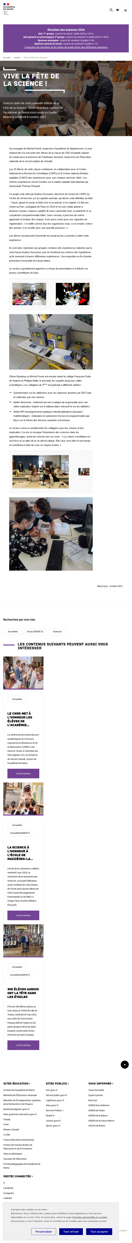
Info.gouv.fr (52, 1090)
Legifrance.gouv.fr (55, 1100)
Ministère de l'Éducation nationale (20, 1095)
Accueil (6, 57)
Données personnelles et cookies (89, 1217)
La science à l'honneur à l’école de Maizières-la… (20, 853)
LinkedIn (7, 1198)
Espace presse (95, 1095)
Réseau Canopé (11, 1129)
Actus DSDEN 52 (35, 631)
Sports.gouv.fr (53, 1125)
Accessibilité (117, 10)
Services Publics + (55, 1110)
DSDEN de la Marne (98, 1115)
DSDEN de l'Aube (96, 1110)
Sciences (57, 631)
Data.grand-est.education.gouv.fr (20, 1114)
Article (17, 57)
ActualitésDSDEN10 (20, 832)
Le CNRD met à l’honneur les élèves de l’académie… (19, 719)
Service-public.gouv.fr (56, 1095)
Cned (6, 1124)
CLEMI (6, 1134)
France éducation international (18, 1139)
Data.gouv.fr (52, 1105)
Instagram (8, 1193)
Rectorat (92, 1100)
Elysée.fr (50, 1115)
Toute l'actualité (96, 1090)
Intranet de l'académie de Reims (19, 1090)
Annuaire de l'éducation (15, 1158)
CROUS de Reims (96, 1125)
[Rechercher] (111, 10)
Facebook (8, 1187)
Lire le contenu (23, 773)
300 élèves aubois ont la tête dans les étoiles (23, 993)
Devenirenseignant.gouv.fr (16, 1109)
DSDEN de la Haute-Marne (101, 1120)
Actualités (13, 631)
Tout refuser (71, 1232)
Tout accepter (99, 1232)
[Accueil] (12, 9)
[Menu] (125, 10)
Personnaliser (43, 1232)
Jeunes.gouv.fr (53, 1120)
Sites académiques (12, 1153)
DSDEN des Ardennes (98, 1105)
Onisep (6, 1119)
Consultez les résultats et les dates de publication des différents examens (66, 47)
